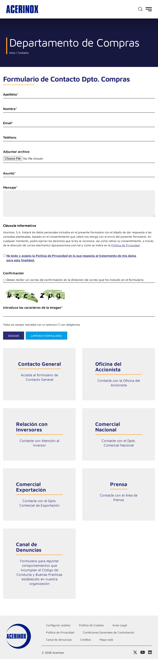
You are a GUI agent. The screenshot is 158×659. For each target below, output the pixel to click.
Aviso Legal (119, 625)
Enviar (13, 336)
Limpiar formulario (46, 336)
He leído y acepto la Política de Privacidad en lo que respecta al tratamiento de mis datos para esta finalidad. (71, 258)
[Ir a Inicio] (22, 9)
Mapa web (106, 639)
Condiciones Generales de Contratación (108, 632)
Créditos (85, 639)
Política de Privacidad (125, 245)
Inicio (12, 52)
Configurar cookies (58, 625)
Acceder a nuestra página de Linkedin (150, 652)
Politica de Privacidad (60, 632)
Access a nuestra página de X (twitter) (135, 652)
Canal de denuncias (59, 639)
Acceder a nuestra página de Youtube (142, 652)
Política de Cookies (91, 625)
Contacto (23, 52)
